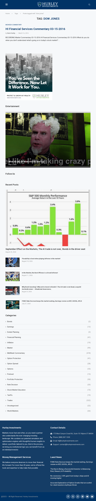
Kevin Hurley (11, 33)
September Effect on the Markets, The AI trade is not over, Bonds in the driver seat (45, 249)
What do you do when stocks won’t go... (27, 161)
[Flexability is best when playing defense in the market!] (13, 262)
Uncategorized (48, 406)
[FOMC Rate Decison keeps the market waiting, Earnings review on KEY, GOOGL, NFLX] (13, 304)
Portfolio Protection (48, 379)
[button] (8, 139)
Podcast (48, 374)
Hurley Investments (11, 427)
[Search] (89, 5)
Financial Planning (48, 337)
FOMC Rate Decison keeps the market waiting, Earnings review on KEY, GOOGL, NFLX (52, 301)
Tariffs (48, 395)
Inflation (48, 343)
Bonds (48, 321)
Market (48, 348)
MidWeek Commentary (48, 353)
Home (8, 13)
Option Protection (48, 358)
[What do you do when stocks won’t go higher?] (48, 139)
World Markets (48, 411)
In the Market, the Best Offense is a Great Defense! (40, 273)
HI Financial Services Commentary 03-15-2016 (35, 29)
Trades (48, 400)
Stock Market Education (48, 390)
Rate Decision (48, 385)
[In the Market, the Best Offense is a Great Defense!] (13, 276)
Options (48, 369)
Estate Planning (48, 332)
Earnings (48, 327)
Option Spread (48, 364)
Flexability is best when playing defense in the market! (41, 258)
